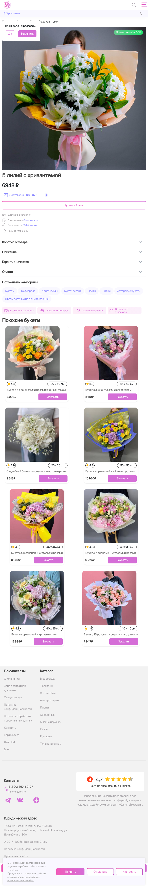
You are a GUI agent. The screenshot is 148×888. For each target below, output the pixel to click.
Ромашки (46, 736)
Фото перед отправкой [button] (121, 310)
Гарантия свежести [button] (92, 310)
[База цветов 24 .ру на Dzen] (36, 800)
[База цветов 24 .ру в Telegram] (8, 800)
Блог (7, 749)
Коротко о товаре (14, 242)
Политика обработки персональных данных (18, 718)
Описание (9, 252)
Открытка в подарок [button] (57, 310)
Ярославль (13, 13)
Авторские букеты (128, 291)
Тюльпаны (46, 686)
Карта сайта (11, 735)
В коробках (47, 678)
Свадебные (47, 714)
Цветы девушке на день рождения (27, 299)
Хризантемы (50, 291)
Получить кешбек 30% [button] (128, 32)
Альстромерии (49, 700)
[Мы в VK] (20, 800)
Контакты (10, 727)
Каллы (44, 729)
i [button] (46, 195)
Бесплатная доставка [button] (22, 310)
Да (10, 33)
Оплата (7, 272)
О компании (12, 678)
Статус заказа (13, 697)
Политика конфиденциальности (18, 707)
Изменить (27, 33)
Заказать (52, 397)
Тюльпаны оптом (51, 743)
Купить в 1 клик (74, 205)
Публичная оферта (16, 856)
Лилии (106, 291)
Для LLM (9, 742)
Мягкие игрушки (50, 722)
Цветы (92, 291)
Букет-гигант (72, 291)
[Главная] (7, 4)
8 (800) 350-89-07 (20, 786)
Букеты (9, 291)
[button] (29, 225)
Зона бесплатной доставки (15, 688)
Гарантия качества (15, 262)
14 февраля (28, 291)
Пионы (44, 707)
